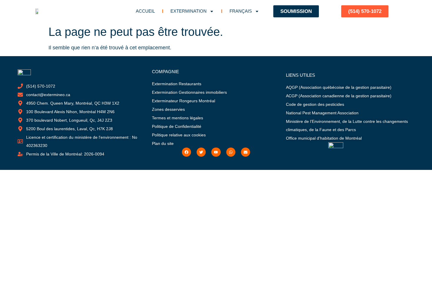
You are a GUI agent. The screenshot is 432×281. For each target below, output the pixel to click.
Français (241, 11)
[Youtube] (215, 152)
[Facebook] (186, 152)
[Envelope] (245, 152)
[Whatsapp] (230, 152)
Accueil (145, 11)
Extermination (188, 11)
